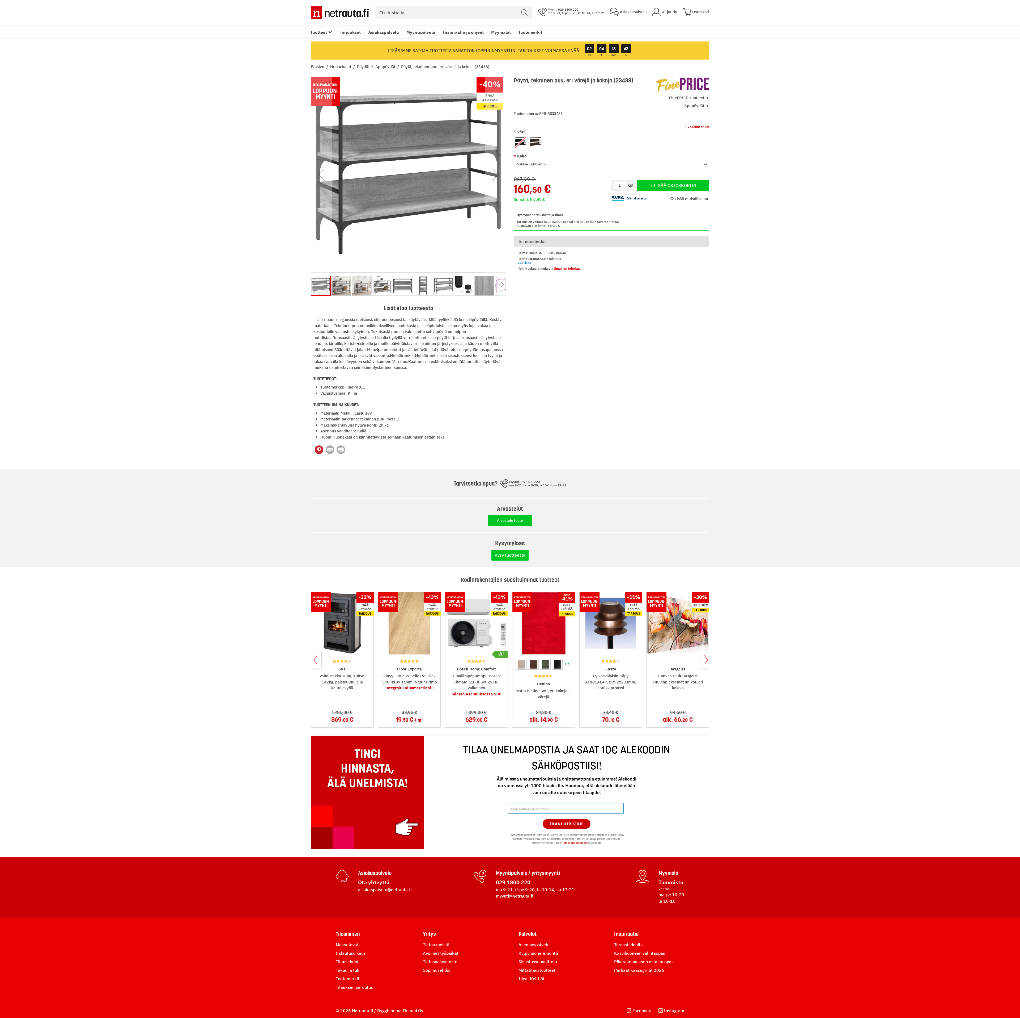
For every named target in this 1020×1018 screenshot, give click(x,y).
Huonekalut (341, 66)
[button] (611, 164)
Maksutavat (347, 944)
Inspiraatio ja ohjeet (463, 32)
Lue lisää (524, 263)
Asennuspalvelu (534, 944)
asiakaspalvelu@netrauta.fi (385, 889)
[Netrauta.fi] (340, 12)
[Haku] (524, 12)
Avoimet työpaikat (440, 953)
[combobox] (453, 12)
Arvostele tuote (510, 520)
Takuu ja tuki (348, 970)
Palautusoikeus (351, 953)
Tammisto (670, 882)
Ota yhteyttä (373, 882)
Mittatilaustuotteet (536, 970)
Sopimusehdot (437, 970)
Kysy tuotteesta (510, 555)
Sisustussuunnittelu (537, 961)
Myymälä (668, 873)
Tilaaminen (348, 934)
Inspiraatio (626, 934)
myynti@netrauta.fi (514, 896)
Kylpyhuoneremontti (538, 953)
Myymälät (501, 32)
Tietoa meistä (436, 944)
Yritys (429, 934)
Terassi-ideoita (628, 944)
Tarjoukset (350, 32)
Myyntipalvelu (420, 32)
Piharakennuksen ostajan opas (644, 961)
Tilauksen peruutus (354, 987)
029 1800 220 (513, 882)
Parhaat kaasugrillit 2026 (639, 970)
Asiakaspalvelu (383, 32)
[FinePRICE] (682, 84)
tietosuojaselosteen (574, 842)
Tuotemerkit (530, 32)
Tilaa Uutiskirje (566, 823)
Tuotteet (318, 32)
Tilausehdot (347, 961)
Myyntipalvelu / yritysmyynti (528, 873)
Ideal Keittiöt (531, 978)
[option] (520, 142)
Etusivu (318, 66)
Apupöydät (385, 66)
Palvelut (527, 934)
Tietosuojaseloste (440, 961)
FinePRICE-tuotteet (686, 97)
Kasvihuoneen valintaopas (639, 953)
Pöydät (364, 66)
